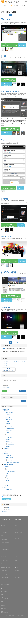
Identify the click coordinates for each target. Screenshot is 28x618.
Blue (19, 238)
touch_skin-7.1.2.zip (8, 187)
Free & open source (5, 546)
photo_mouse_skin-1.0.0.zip (10, 128)
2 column (7, 200)
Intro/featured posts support (7, 22)
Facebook (5, 598)
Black (13, 20)
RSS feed (5, 608)
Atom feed (5, 612)
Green (13, 57)
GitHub (5, 591)
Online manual (18, 556)
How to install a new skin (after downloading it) (14, 361)
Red (7, 482)
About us (17, 538)
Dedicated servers (5, 577)
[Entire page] (7, 49)
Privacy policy (18, 577)
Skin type (6, 410)
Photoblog (20, 94)
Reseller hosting (4, 580)
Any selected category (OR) (9, 494)
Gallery (7, 421)
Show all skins (5, 409)
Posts (9, 507)
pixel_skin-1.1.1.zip (8, 80)
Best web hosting (5, 560)
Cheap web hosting (5, 563)
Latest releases (18, 522)
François (18, 615)
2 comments (21, 225)
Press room (17, 574)
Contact (16, 542)
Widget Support (9, 20)
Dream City (6, 236)
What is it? (3, 522)
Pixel (3, 55)
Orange (2, 202)
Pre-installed (12, 142)
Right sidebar (19, 200)
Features (6, 453)
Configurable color (16, 22)
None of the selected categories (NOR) (12, 495)
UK (4, 584)
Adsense (17, 570)
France (7, 584)
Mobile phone (9, 430)
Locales (23, 5)
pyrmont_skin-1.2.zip (9, 225)
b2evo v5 (9, 23)
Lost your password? (6, 387)
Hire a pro (17, 564)
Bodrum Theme (8, 271)
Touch (4, 140)
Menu (21, 93)
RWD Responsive (10, 428)
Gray (16, 93)
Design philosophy (5, 542)
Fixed (16, 57)
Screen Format (7, 425)
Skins (12, 5)
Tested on (6, 448)
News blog (3, 605)
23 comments (22, 44)
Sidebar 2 (24, 93)
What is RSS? (5, 511)
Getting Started (4, 528)
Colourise (5, 307)
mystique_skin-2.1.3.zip (9, 44)
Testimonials (4, 539)
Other (5, 487)
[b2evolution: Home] (10, 2)
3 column (7, 57)
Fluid (18, 93)
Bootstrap (14, 96)
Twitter (5, 595)
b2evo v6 (13, 23)
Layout (5, 435)
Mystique (5, 18)
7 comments (20, 187)
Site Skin (8, 423)
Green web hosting (5, 567)
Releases (6, 5)
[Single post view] (23, 84)
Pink (7, 478)
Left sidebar (12, 273)
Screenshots (4, 532)
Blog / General (4, 23)
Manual (8, 418)
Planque (22, 615)
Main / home (9, 419)
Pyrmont (5, 198)
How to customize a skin (9, 363)
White (16, 20)
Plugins (17, 5)
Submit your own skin (8, 369)
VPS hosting (4, 574)
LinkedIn (5, 602)
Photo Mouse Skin (10, 91)
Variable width (20, 20)
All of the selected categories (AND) (11, 497)
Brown (7, 469)
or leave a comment (6, 84)
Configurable (23, 22)
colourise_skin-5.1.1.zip (9, 332)
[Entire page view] (18, 84)
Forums (8, 416)
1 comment (22, 260)
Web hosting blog (5, 556)
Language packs (18, 532)
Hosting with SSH (5, 570)
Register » (22, 390)
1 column (7, 142)
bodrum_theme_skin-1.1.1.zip (11, 296)
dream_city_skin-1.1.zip (9, 260)
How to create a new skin (9, 365)
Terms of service (5, 549)
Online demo (4, 535)
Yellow (7, 486)
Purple (7, 480)
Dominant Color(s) (8, 464)
